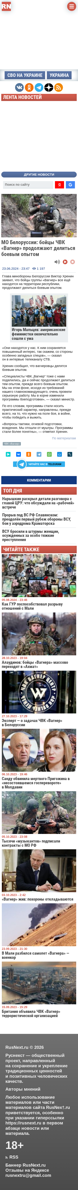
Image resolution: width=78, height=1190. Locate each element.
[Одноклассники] (28, 454)
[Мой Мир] (59, 454)
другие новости (39, 174)
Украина (59, 75)
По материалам (64, 438)
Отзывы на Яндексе (27, 1170)
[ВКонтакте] (18, 454)
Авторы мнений (22, 1089)
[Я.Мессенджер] (8, 454)
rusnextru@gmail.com (28, 1175)
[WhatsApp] (49, 454)
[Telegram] (39, 454)
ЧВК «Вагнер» (12, 443)
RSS (11, 1157)
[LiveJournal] (70, 454)
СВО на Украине (24, 75)
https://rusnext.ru (23, 1123)
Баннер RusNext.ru (25, 1165)
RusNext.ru (16, 1047)
